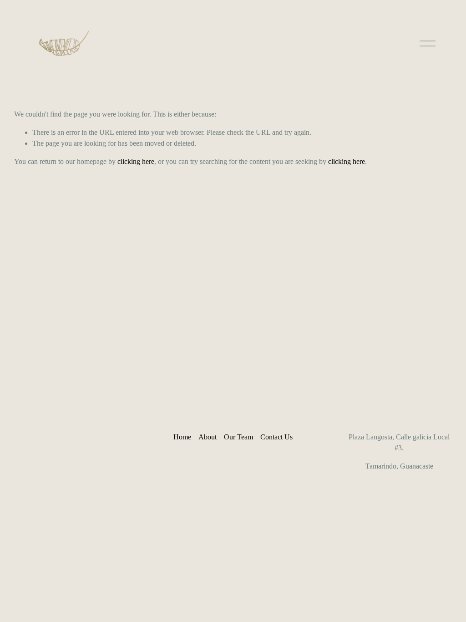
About (207, 437)
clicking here (135, 161)
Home (182, 437)
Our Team (238, 437)
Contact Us (276, 437)
